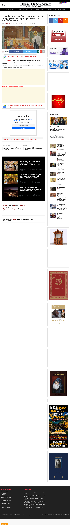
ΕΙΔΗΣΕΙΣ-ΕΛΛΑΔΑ (4, 496)
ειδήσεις (15, 219)
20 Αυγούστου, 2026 (61, 169)
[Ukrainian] (61, 3)
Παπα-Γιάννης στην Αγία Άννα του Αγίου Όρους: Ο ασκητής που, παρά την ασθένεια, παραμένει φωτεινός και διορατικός (62, 155)
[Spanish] (60, 3)
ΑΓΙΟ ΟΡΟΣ (7, 9)
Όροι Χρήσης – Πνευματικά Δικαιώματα (62, 514)
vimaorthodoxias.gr (6, 514)
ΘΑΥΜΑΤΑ (2, 506)
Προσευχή (16, 210)
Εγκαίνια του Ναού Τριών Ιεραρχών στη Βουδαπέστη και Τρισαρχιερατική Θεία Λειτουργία (30, 163)
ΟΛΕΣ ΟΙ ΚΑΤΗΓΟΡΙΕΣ (61, 9)
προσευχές (10, 210)
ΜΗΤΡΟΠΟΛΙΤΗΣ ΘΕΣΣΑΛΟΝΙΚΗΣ (9, 141)
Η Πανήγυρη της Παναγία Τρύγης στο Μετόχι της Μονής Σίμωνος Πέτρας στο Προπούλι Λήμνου (62, 207)
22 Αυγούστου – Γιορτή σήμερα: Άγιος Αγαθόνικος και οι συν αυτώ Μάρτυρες (61, 216)
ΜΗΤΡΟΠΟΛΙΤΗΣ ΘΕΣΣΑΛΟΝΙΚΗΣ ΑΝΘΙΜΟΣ (24, 141)
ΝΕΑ (14, 205)
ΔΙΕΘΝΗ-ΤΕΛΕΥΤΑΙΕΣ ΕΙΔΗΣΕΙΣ (6, 497)
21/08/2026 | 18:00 (28, 192)
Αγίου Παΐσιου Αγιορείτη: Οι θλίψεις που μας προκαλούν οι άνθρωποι (61, 166)
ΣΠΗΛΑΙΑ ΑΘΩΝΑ (61, 187)
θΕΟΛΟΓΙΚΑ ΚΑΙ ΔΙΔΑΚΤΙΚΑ (6, 507)
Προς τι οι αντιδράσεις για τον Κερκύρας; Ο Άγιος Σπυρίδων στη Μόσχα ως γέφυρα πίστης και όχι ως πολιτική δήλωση (58, 128)
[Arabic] (60, 2)
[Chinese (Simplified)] (61, 2)
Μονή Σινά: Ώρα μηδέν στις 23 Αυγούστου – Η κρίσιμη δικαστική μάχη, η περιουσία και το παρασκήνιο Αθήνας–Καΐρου (61, 197)
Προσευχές (3, 504)
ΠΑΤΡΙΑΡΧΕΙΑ (21, 9)
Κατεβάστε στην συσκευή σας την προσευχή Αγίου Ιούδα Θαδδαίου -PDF (61, 181)
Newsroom (8, 23)
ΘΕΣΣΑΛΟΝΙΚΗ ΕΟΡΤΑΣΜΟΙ (7, 139)
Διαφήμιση (42, 514)
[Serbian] (66, 2)
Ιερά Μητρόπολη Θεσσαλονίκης (19, 139)
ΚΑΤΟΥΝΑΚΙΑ (60, 172)
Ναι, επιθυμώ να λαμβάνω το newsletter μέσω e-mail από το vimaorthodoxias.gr (22, 131)
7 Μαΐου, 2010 (60, 188)
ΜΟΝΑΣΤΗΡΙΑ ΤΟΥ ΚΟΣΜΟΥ (51, 9)
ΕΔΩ (11, 207)
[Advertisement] (23, 77)
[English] (62, 2)
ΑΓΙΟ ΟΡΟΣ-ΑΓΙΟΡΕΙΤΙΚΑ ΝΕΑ (6, 500)
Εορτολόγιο (6, 209)
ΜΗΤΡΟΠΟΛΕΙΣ (36, 9)
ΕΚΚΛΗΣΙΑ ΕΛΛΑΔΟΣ (28, 9)
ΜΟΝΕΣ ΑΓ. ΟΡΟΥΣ (13, 9)
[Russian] (65, 2)
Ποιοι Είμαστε (47, 514)
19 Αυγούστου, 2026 (61, 160)
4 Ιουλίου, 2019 (60, 184)
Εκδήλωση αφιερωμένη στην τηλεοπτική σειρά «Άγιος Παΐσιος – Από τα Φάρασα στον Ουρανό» (30, 189)
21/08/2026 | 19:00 (28, 179)
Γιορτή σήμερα (13, 209)
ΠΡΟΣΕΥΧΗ (42, 9)
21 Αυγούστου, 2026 (61, 149)
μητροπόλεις (22, 205)
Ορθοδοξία (5, 205)
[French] (64, 2)
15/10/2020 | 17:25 (14, 23)
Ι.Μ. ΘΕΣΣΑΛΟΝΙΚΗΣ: (7, 60)
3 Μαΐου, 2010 (60, 173)
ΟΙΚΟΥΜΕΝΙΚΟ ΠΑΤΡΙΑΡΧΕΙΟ (6, 491)
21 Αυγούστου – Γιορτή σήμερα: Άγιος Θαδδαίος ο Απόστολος (61, 146)
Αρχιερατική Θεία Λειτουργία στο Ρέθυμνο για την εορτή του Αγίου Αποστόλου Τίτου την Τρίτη (30, 176)
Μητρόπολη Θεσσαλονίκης (32, 139)
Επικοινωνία (53, 514)
